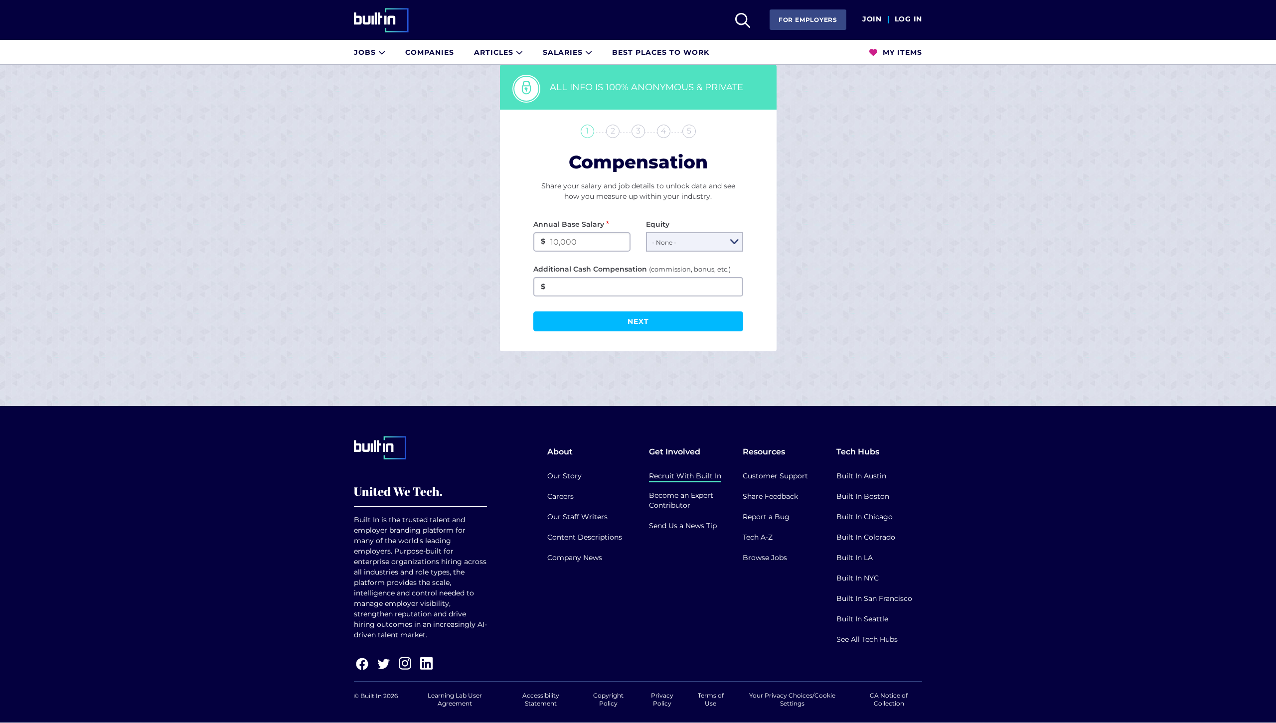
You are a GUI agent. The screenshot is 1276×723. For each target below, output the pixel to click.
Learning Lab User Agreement (455, 699)
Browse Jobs (765, 557)
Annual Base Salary (568, 224)
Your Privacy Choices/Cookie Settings (792, 699)
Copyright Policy (608, 699)
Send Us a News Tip (683, 525)
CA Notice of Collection (889, 699)
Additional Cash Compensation (632, 269)
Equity (657, 224)
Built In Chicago (864, 516)
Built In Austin (861, 475)
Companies (429, 52)
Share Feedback (770, 496)
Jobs (366, 52)
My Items (901, 52)
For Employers (808, 19)
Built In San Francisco (874, 598)
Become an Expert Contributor (681, 500)
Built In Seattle (862, 618)
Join (872, 19)
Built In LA (854, 557)
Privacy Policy (662, 699)
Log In (908, 19)
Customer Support (775, 475)
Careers (560, 496)
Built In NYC (857, 578)
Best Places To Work (660, 52)
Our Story (564, 475)
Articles (495, 52)
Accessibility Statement (540, 699)
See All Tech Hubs (867, 639)
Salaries (564, 52)
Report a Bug (766, 516)
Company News (574, 557)
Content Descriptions (584, 537)
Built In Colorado (865, 537)
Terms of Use (711, 699)
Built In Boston (862, 496)
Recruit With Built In (685, 475)
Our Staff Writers (577, 516)
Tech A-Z (758, 537)
